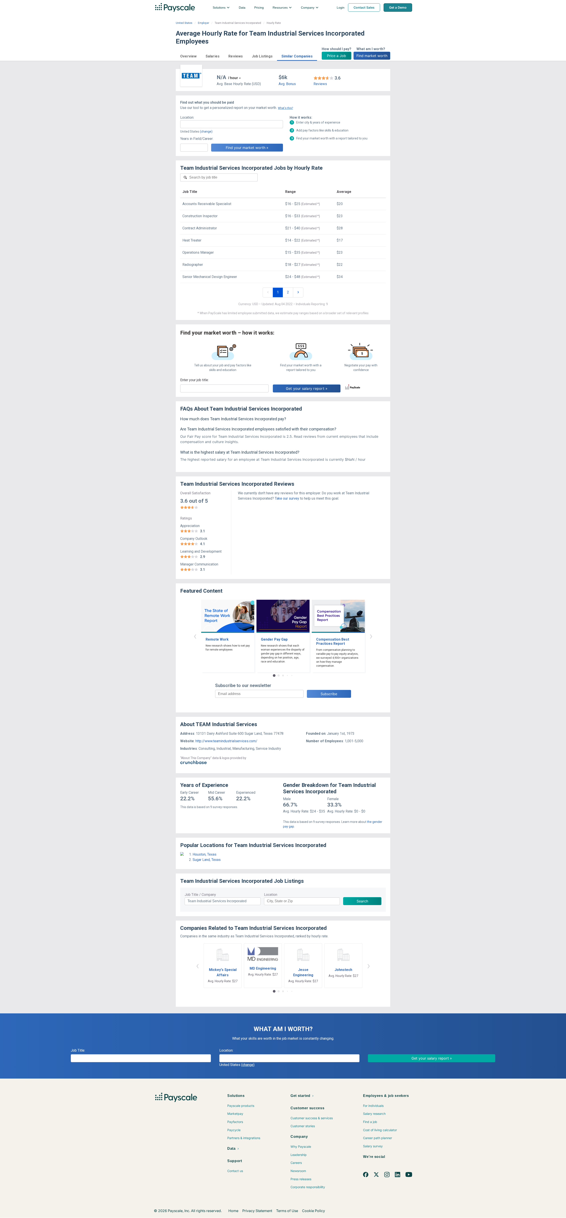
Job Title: (78, 1050)
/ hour (233, 78)
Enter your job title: (194, 380)
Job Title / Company (200, 895)
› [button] (371, 636)
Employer (203, 23)
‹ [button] (195, 636)
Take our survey (287, 498)
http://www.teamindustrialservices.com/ (226, 741)
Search (362, 901)
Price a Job (336, 55)
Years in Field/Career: (196, 139)
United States (184, 23)
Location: (187, 117)
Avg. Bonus (287, 84)
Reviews (320, 84)
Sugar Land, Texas (207, 860)
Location (270, 895)
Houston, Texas (204, 854)
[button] (188, 55)
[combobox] (231, 124)
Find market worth (371, 55)
